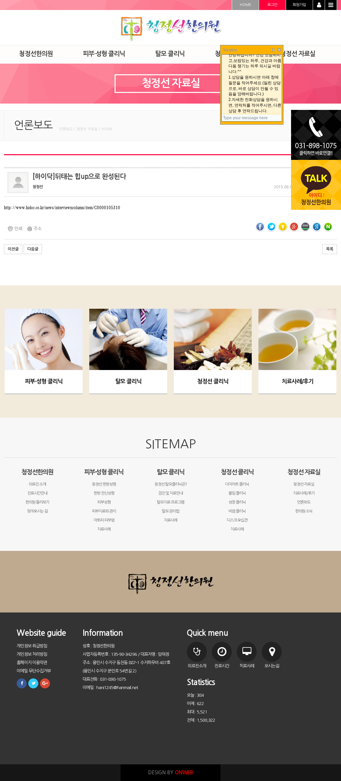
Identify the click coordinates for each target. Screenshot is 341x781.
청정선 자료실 (303, 472)
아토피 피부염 (104, 520)
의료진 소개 (37, 484)
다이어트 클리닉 (237, 484)
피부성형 (104, 502)
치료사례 (104, 529)
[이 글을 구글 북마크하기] (317, 226)
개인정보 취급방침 (32, 646)
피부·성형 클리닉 (44, 381)
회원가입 (299, 5)
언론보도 (303, 502)
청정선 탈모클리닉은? (171, 484)
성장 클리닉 (237, 502)
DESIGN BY (170, 772)
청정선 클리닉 (212, 381)
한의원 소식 (303, 511)
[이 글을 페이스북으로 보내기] (260, 226)
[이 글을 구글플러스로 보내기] (294, 226)
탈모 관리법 (170, 511)
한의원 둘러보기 (37, 502)
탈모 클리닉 (128, 381)
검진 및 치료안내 (170, 493)
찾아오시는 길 (37, 511)
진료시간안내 (37, 493)
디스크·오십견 (237, 520)
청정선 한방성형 (104, 484)
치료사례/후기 (297, 381)
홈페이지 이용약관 (32, 662)
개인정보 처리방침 (32, 654)
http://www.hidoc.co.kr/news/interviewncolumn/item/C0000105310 (62, 207)
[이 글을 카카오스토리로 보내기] (283, 226)
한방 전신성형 (104, 493)
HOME (245, 5)
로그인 (272, 5)
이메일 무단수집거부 (34, 671)
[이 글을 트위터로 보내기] (271, 226)
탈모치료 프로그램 (170, 502)
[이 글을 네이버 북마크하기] (328, 226)
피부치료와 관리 (104, 511)
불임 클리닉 (237, 493)
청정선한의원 (37, 472)
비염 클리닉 (237, 511)
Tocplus (230, 50)
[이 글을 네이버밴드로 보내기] (305, 226)
